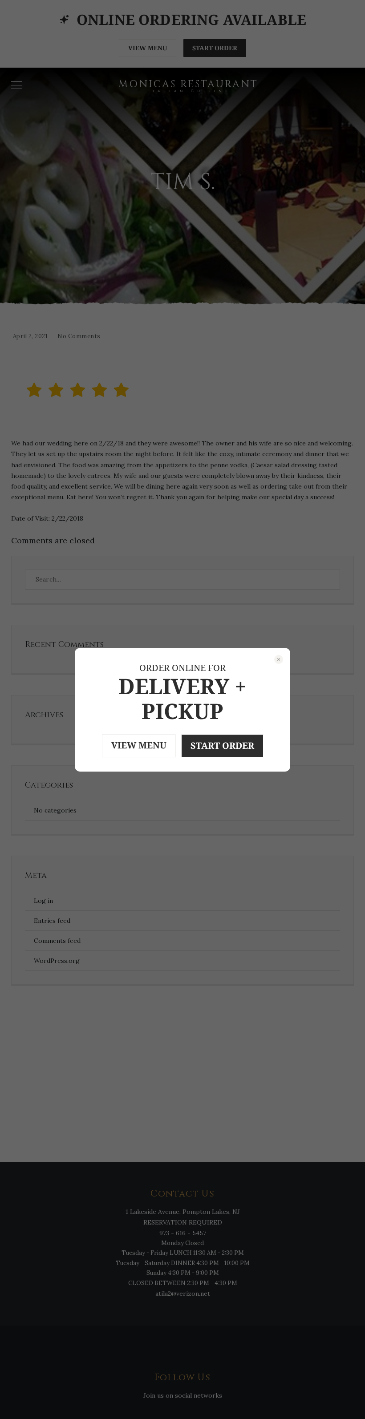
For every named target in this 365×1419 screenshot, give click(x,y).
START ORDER (222, 746)
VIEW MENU (138, 745)
